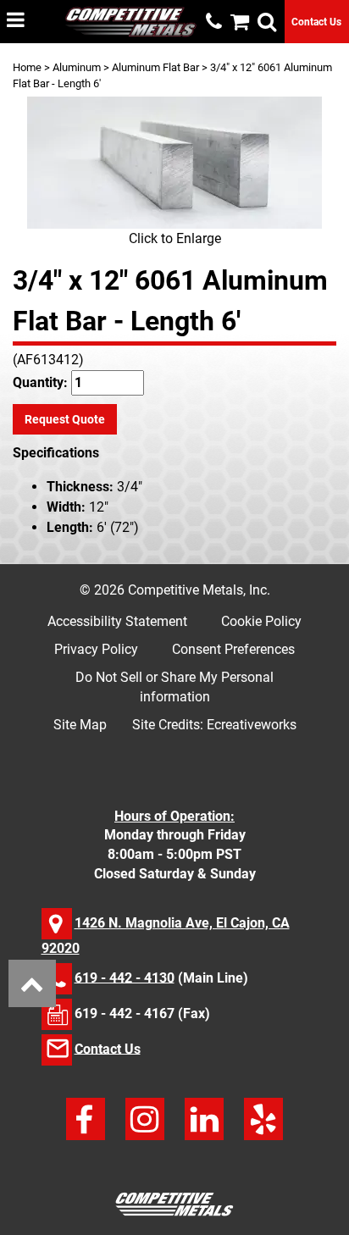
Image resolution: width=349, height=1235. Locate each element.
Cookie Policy (261, 621)
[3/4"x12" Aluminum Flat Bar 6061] (174, 163)
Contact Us (316, 22)
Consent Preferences (233, 649)
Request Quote (65, 419)
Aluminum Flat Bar (155, 67)
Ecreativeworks (251, 725)
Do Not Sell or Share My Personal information (174, 687)
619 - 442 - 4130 (124, 977)
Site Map (80, 725)
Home (27, 67)
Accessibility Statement (117, 621)
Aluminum (77, 67)
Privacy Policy (96, 649)
